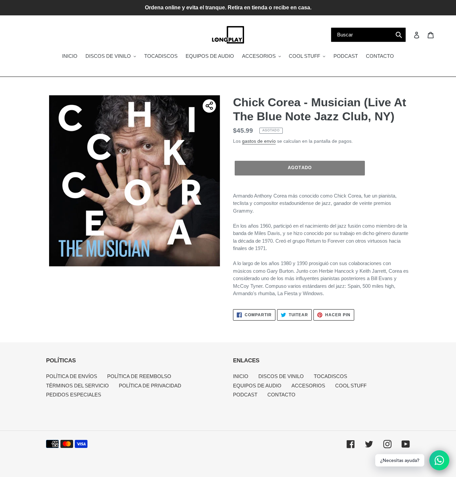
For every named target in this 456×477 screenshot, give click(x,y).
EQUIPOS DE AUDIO (257, 385)
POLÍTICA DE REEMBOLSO (139, 376)
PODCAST (245, 394)
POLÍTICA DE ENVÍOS (71, 376)
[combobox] (368, 34)
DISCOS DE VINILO (281, 376)
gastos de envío (259, 141)
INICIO (240, 376)
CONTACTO (281, 394)
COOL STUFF (351, 385)
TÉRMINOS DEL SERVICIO (77, 385)
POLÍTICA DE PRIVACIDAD (150, 385)
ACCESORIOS (308, 385)
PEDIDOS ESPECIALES (73, 394)
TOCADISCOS (330, 376)
